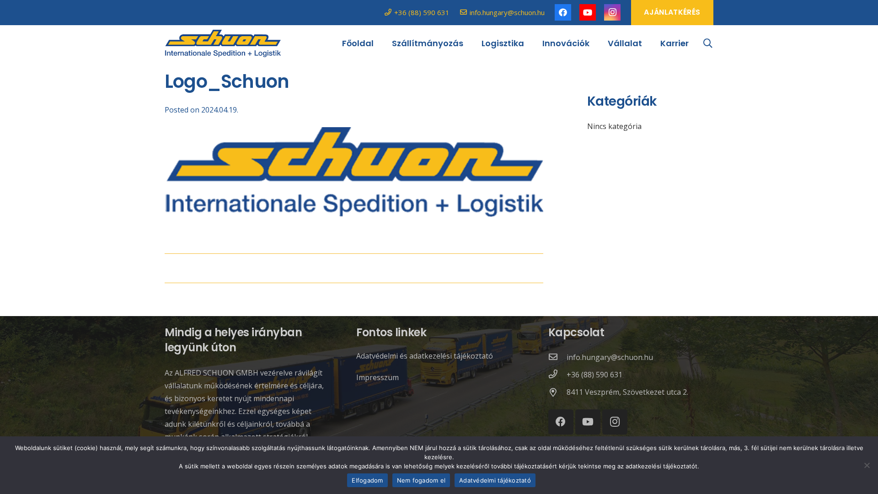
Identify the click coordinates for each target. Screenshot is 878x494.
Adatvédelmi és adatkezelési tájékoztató (424, 356)
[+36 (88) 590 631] (557, 374)
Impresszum (377, 377)
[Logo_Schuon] (223, 43)
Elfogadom (367, 480)
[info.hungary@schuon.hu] (557, 357)
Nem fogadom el (421, 480)
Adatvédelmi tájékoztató (495, 480)
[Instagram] (612, 12)
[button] (708, 43)
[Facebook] (563, 12)
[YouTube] (587, 12)
